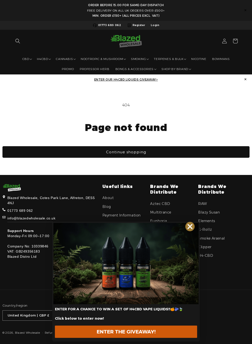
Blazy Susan (209, 212)
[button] (17, 41)
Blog (106, 206)
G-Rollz (205, 229)
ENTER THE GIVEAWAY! (126, 332)
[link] (126, 263)
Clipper (204, 247)
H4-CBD (205, 255)
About (108, 198)
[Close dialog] (190, 226)
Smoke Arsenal (211, 238)
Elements (206, 221)
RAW (202, 203)
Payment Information (121, 215)
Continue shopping (126, 152)
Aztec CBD (160, 203)
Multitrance (160, 212)
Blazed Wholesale (27, 332)
